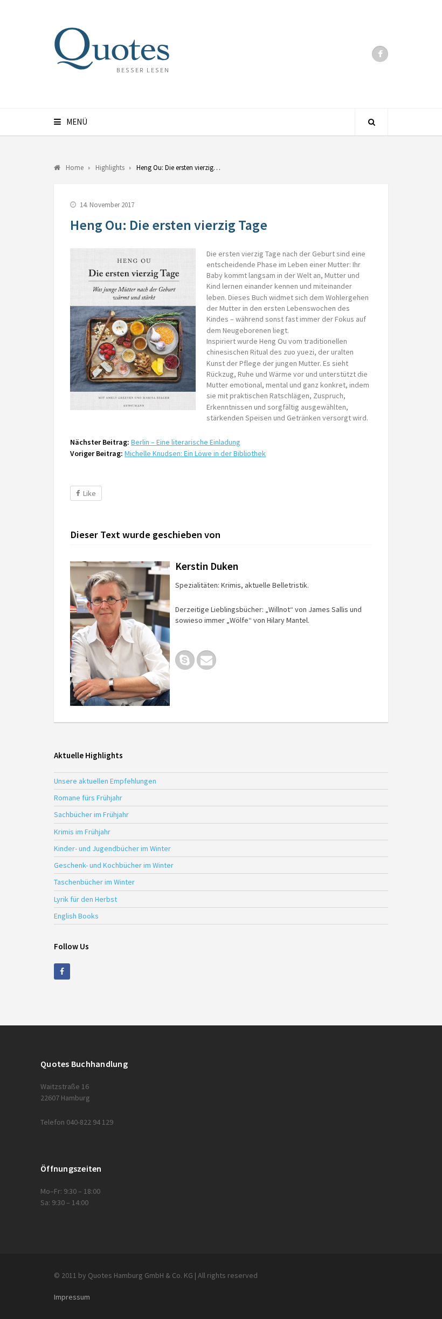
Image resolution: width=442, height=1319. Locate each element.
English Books (76, 916)
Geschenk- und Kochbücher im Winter (114, 865)
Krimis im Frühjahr (82, 832)
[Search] (371, 121)
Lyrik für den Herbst (85, 899)
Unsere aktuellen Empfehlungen (105, 781)
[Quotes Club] (112, 48)
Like (89, 493)
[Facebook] (380, 54)
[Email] (206, 660)
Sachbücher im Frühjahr (91, 814)
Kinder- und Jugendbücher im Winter (112, 848)
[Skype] (185, 660)
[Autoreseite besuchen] (120, 633)
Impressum (72, 1297)
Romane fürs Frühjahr (88, 798)
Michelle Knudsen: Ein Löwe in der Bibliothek (195, 453)
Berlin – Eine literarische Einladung (185, 442)
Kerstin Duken (206, 566)
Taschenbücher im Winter (94, 882)
